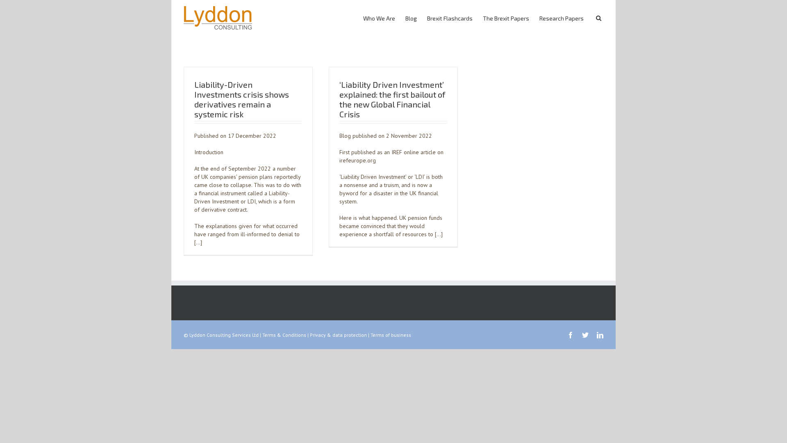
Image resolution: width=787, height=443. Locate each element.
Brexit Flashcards (450, 18)
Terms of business (391, 335)
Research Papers (561, 18)
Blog (411, 18)
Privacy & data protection (338, 335)
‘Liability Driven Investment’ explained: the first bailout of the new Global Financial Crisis (392, 99)
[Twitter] (585, 335)
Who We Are (379, 18)
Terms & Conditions (284, 335)
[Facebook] (570, 335)
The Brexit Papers (506, 18)
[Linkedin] (600, 335)
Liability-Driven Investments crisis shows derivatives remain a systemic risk (241, 99)
